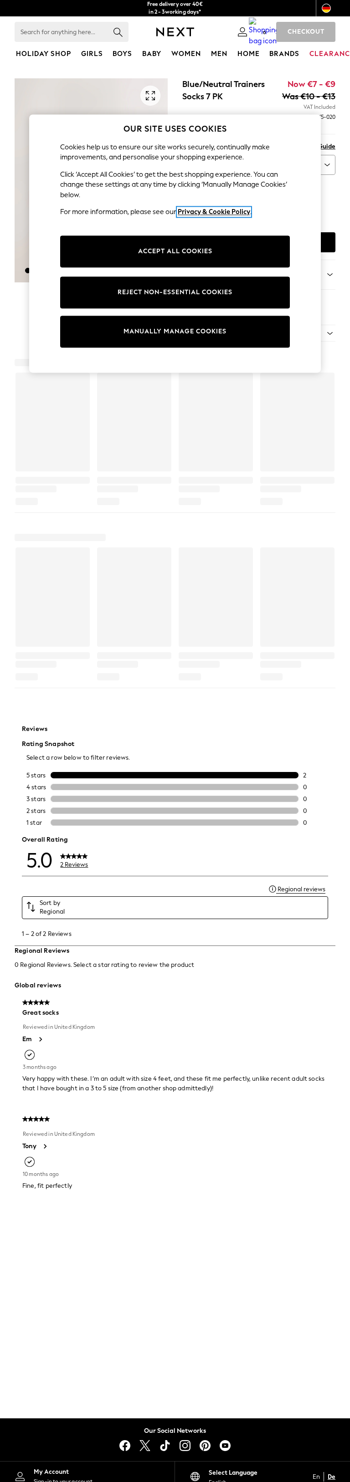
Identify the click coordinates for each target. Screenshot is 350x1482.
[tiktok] (165, 1446)
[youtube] (225, 1446)
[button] (28, 270)
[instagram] (185, 1446)
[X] (145, 1446)
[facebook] (125, 1446)
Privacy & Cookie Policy (214, 212)
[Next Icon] (175, 31)
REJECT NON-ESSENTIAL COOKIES (175, 292)
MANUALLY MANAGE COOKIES (175, 331)
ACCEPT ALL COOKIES (175, 251)
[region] (175, 244)
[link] (242, 32)
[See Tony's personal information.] (44, 1146)
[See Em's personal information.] (40, 1039)
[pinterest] (205, 1446)
